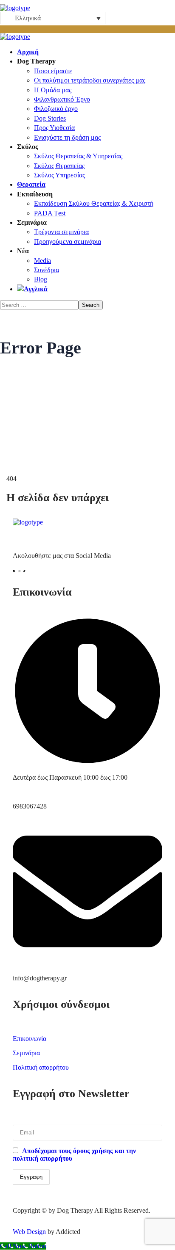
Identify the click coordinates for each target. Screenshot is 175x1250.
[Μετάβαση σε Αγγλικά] (96, 289)
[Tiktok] (25, 572)
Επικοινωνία (29, 1038)
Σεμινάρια (26, 1053)
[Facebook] (15, 572)
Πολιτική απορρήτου (41, 1067)
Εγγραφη (31, 1177)
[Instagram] (20, 572)
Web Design (29, 1231)
